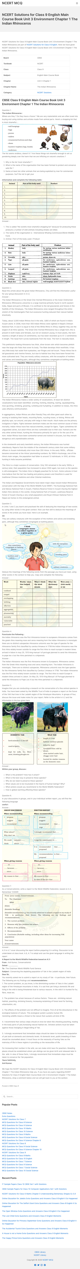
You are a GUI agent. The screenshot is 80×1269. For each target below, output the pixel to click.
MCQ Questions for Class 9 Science (17, 1125)
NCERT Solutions (44, 93)
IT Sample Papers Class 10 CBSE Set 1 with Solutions (24, 1184)
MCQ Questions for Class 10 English (17, 1159)
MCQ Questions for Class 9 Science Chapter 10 (22, 1149)
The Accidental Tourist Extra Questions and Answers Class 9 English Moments (35, 1229)
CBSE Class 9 (14, 1086)
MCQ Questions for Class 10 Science (17, 1131)
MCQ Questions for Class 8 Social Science (19, 1137)
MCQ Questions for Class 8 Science (17, 1122)
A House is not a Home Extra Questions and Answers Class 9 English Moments (35, 1233)
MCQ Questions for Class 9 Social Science (19, 1146)
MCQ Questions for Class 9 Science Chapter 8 (21, 1140)
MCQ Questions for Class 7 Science (17, 1161)
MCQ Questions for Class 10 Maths (16, 1128)
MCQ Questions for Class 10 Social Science (20, 1171)
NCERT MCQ (47, 1260)
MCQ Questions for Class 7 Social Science (19, 1168)
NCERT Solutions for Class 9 (14, 1152)
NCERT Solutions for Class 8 (14, 1143)
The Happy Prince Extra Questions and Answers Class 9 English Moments (33, 1238)
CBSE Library (40, 1252)
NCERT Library (40, 1255)
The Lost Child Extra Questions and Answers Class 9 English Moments (31, 1216)
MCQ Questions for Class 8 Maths (16, 1156)
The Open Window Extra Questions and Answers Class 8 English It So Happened (36, 1211)
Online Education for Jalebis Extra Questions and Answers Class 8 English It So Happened (40, 1198)
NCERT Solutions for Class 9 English (42, 45)
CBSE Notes (7, 1113)
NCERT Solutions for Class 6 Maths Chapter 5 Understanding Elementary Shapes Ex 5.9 (39, 1194)
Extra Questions (8, 1116)
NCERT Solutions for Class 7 (14, 1119)
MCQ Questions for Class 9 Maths (16, 1134)
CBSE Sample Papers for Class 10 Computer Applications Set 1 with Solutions (34, 1189)
